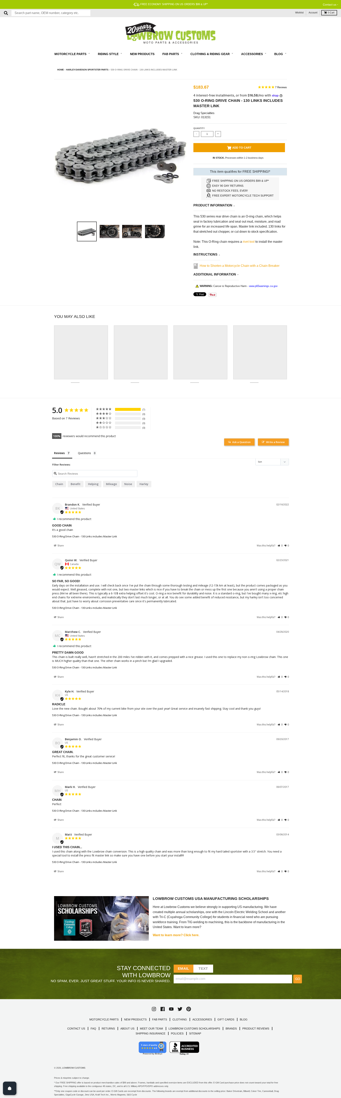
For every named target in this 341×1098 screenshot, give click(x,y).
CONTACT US (76, 1028)
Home (60, 69)
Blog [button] (279, 54)
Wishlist (299, 12)
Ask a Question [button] (241, 442)
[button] (280, 545)
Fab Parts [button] (171, 54)
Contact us (329, 4)
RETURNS (108, 1028)
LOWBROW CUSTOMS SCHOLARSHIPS (194, 1028)
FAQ (93, 1028)
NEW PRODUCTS (135, 1019)
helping (93, 484)
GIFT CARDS (225, 1019)
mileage (111, 484)
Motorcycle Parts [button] (70, 54)
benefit (76, 484)
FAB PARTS (159, 1019)
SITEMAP (195, 1033)
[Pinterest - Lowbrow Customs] (188, 1009)
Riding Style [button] (108, 54)
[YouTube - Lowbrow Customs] (171, 1009)
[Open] (9, 1088)
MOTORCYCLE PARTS (104, 1019)
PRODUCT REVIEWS (255, 1028)
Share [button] (60, 545)
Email (183, 969)
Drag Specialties (204, 113)
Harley (144, 484)
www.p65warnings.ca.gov (263, 286)
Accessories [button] (252, 54)
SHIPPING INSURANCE (150, 1033)
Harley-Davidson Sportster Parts (87, 69)
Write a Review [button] (275, 442)
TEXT (203, 969)
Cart (331, 12)
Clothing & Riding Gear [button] (210, 54)
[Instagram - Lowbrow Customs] (154, 1009)
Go (297, 979)
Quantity (199, 128)
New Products (142, 54)
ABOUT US (127, 1028)
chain (59, 484)
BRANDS (231, 1028)
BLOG (243, 1019)
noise (128, 484)
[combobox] (50, 13)
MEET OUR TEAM (151, 1028)
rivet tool (249, 241)
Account (313, 12)
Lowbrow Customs (73, 1068)
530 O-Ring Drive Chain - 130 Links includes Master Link (84, 536)
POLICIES (177, 1033)
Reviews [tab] (59, 453)
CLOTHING (179, 1019)
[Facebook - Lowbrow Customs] (162, 1009)
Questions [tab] (84, 453)
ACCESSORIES (202, 1019)
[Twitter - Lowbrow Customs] (180, 1009)
